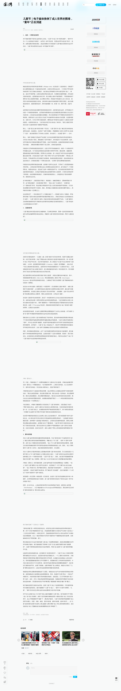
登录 (109, 4)
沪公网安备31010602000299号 (93, 103)
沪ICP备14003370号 (90, 101)
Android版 (101, 79)
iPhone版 (101, 83)
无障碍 (114, 4)
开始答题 (96, 61)
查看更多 (96, 34)
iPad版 (101, 87)
